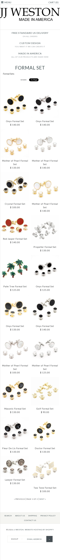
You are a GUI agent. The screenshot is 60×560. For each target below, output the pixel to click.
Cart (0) (53, 2)
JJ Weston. (18, 530)
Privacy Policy (48, 516)
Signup (14, 539)
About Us (20, 516)
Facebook (28, 26)
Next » (42, 499)
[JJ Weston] (30, 9)
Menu (7, 2)
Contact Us (30, 520)
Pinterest (31, 26)
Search (8, 516)
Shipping (32, 516)
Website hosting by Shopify (39, 530)
